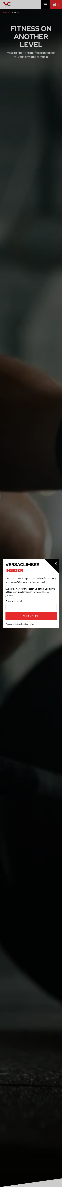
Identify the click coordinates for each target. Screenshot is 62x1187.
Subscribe (31, 616)
